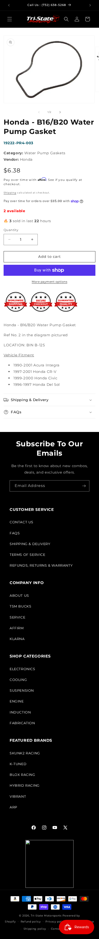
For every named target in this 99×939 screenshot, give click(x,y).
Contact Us (21, 522)
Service (17, 617)
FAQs (15, 533)
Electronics (22, 669)
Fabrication (22, 723)
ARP (13, 807)
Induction (20, 712)
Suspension (22, 690)
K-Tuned (18, 764)
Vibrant (18, 796)
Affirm (17, 628)
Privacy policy (55, 921)
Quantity (11, 230)
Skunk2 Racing (25, 753)
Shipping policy (35, 928)
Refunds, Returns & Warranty (41, 565)
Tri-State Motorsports (46, 915)
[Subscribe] (84, 486)
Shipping (10, 192)
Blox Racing (22, 775)
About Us (19, 595)
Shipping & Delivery (30, 544)
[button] (9, 19)
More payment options (49, 281)
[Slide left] (39, 112)
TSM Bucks (20, 606)
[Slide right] (60, 112)
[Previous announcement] (9, 5)
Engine (17, 701)
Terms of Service (27, 554)
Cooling (18, 680)
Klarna (17, 639)
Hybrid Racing (25, 785)
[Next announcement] (90, 5)
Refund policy (31, 921)
